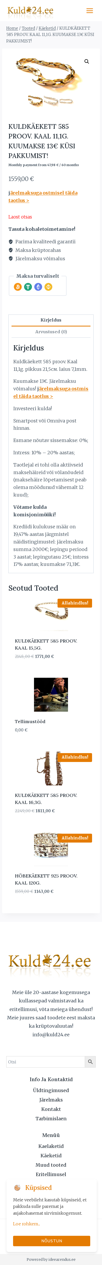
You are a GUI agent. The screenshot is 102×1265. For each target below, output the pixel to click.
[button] (87, 61)
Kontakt (51, 1109)
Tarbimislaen (51, 1119)
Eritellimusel (51, 1174)
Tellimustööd (30, 721)
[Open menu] (89, 10)
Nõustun (51, 1240)
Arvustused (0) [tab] (51, 331)
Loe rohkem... (26, 1223)
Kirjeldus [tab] (51, 320)
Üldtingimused (51, 1090)
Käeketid (51, 1156)
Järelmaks (51, 1100)
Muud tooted (51, 1165)
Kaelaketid (51, 1146)
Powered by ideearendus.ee (51, 1259)
